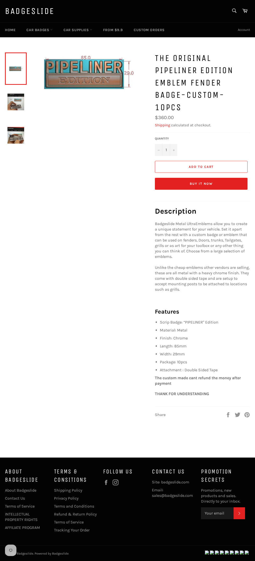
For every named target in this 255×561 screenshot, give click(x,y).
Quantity (162, 138)
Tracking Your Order (72, 530)
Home (10, 30)
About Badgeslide (20, 490)
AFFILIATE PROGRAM (22, 527)
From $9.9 (113, 30)
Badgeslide (30, 11)
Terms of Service (20, 506)
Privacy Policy (66, 498)
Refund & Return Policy (75, 514)
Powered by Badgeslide (52, 553)
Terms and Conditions (74, 506)
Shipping (162, 125)
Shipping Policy (68, 490)
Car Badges (38, 30)
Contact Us (15, 498)
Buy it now (201, 184)
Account (244, 30)
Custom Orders (149, 30)
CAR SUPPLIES (77, 30)
